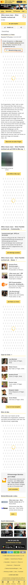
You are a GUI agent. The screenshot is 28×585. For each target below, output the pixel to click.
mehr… (13, 514)
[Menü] (25, 1)
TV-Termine (16, 11)
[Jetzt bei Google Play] (7, 547)
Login (24, 583)
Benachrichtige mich (15, 50)
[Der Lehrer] (7, 526)
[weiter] (25, 11)
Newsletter (7, 562)
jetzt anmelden (13, 489)
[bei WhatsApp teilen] (16, 552)
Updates (7, 559)
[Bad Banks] (7, 533)
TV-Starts (19, 583)
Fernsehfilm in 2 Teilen (8, 34)
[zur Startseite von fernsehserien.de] (2, 2)
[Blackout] (20, 533)
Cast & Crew (5, 355)
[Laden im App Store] (20, 547)
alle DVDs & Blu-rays (13, 174)
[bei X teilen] (10, 552)
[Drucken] (23, 552)
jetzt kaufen (14, 23)
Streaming (13, 583)
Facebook (20, 571)
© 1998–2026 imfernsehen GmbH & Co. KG (13, 555)
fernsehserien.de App (13, 542)
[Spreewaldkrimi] (20, 526)
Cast (23, 11)
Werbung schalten (8, 571)
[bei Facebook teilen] (4, 552)
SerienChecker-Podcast (16, 559)
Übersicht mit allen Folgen (13, 141)
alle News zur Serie (13, 301)
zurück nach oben (13, 574)
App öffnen (19, 1)
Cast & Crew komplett (13, 407)
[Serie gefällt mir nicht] (21, 27)
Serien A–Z (13, 562)
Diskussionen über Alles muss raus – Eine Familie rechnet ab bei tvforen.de (16, 508)
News (3, 583)
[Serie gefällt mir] (8, 27)
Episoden (8, 11)
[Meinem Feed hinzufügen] (24, 16)
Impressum (10, 565)
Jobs (20, 568)
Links (15, 571)
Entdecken (8, 583)
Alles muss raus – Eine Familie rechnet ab (10, 2)
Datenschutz (17, 565)
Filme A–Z (20, 562)
